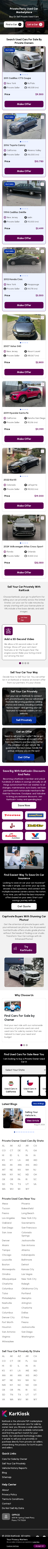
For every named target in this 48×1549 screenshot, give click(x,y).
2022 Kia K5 (10, 479)
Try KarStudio (26, 948)
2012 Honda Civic (13, 279)
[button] (20, 74)
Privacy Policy (9, 1494)
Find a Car (11, 24)
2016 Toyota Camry (14, 145)
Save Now (24, 805)
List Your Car (24, 619)
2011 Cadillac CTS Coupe (17, 78)
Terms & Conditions (12, 1499)
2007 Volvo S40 (12, 346)
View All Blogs (38, 1104)
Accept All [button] (40, 1546)
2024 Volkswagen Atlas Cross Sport (23, 546)
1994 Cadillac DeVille (15, 212)
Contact (6, 1503)
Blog (4, 1472)
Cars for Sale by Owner (14, 1459)
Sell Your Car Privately (14, 1463)
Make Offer (24, 104)
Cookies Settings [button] (13, 1546)
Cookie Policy (35, 1542)
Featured (9, 50)
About (5, 1489)
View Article (33, 1120)
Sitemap (6, 1477)
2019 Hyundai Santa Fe (16, 412)
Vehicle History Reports (14, 1468)
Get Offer (24, 757)
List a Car (32, 24)
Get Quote (24, 906)
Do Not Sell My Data (13, 1508)
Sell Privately (24, 720)
